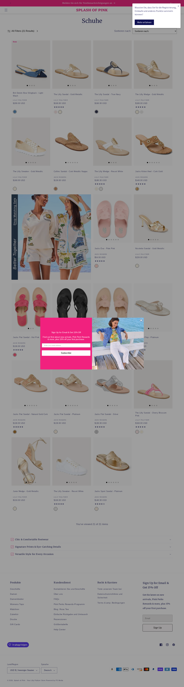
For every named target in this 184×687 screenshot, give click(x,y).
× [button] (178, 6)
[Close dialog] (141, 320)
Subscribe (66, 353)
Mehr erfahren (144, 22)
